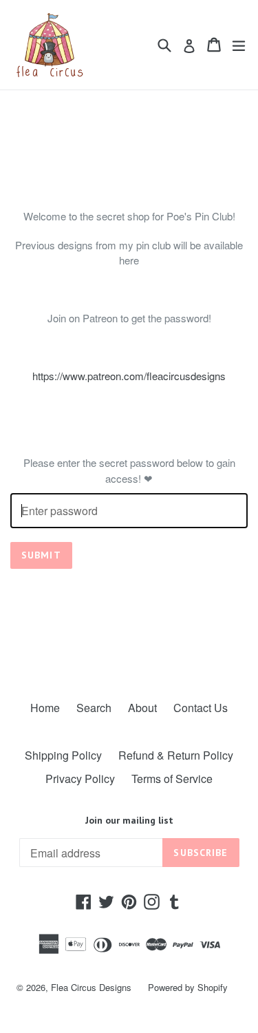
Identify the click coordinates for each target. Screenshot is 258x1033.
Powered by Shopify (188, 987)
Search (93, 708)
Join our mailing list (129, 820)
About (142, 708)
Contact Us (200, 708)
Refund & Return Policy (175, 755)
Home (45, 708)
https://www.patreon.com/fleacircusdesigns (129, 375)
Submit (41, 555)
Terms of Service (172, 778)
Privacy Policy (80, 778)
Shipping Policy (63, 755)
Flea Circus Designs (91, 987)
